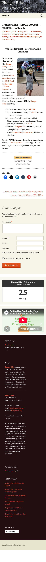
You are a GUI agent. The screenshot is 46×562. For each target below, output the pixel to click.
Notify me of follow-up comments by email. (22, 252)
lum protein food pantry (17, 37)
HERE (32, 109)
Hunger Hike (24, 32)
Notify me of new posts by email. (17, 258)
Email (5, 243)
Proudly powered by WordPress (13, 545)
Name (5, 238)
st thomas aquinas (32, 37)
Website (5, 248)
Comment (7, 222)
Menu (4, 15)
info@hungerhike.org (17, 408)
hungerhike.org (16, 410)
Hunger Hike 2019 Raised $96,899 (27, 195)
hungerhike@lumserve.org (22, 132)
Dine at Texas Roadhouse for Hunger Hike (22, 191)
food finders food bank (10, 34)
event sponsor (16, 143)
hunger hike (24, 34)
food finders (37, 32)
